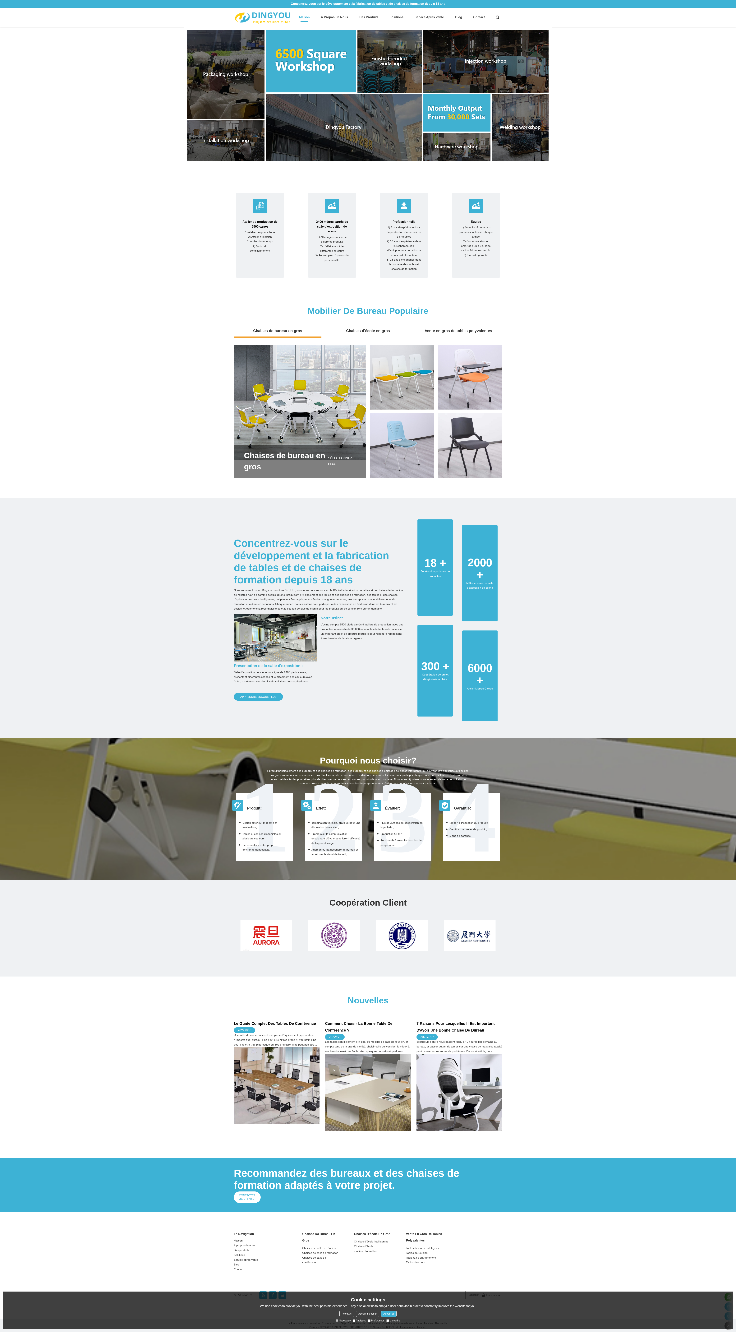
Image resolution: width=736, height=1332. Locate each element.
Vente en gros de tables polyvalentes (458, 331)
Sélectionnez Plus (340, 461)
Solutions (396, 17)
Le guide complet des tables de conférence (275, 1023)
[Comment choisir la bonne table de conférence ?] (368, 1092)
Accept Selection (367, 1313)
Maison (304, 17)
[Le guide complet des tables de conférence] (277, 1085)
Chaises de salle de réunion (319, 1248)
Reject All (347, 1313)
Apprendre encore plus (258, 696)
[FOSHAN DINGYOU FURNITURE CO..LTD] (262, 17)
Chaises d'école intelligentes (371, 1241)
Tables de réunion (417, 1252)
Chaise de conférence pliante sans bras (470, 440)
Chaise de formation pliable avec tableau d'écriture (470, 371)
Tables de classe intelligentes (423, 1248)
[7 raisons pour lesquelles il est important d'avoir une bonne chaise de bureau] (459, 1092)
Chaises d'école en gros (368, 331)
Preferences (377, 1320)
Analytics (361, 1320)
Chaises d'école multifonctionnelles (365, 1249)
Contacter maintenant (247, 1197)
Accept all (388, 1313)
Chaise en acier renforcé (402, 440)
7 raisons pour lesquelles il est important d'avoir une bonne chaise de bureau (455, 1026)
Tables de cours (415, 1262)
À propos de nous (334, 17)
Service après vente (429, 17)
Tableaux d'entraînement (421, 1257)
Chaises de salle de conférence (314, 1260)
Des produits (368, 17)
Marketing (394, 1320)
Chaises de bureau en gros (277, 331)
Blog (458, 17)
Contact (479, 17)
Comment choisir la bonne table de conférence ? (358, 1026)
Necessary (345, 1320)
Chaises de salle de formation (320, 1252)
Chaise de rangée (402, 372)
